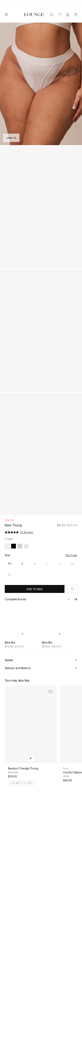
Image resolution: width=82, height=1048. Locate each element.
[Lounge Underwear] (34, 14)
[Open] (6, 14)
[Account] (67, 14)
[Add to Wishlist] (72, 589)
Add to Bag (34, 589)
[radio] (9, 564)
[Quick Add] (22, 633)
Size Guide (71, 555)
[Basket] (75, 14)
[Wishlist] (60, 14)
